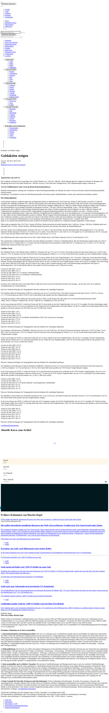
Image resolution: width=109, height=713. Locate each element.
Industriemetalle (11, 69)
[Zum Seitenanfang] (2, 711)
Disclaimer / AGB (11, 704)
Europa (11, 132)
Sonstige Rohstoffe (12, 107)
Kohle (11, 105)
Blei (10, 77)
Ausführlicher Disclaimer (26, 689)
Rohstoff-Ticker (10, 52)
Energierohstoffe (11, 99)
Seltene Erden (14, 97)
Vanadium (12, 95)
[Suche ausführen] (24, 32)
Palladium (12, 67)
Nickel (11, 87)
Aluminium (9, 17)
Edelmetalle (9, 59)
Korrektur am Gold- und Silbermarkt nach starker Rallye (26, 548)
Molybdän (12, 113)
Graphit (11, 93)
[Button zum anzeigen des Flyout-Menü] (2, 2)
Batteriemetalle (10, 83)
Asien (11, 135)
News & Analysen (11, 42)
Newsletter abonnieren (8, 4)
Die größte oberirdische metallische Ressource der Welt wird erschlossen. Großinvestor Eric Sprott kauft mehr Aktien (51, 525)
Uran (11, 103)
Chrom (11, 118)
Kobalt (11, 89)
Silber (11, 64)
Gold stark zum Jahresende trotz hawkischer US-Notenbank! (27, 586)
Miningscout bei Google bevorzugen (13, 165)
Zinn (11, 81)
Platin (11, 65)
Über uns (8, 700)
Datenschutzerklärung (12, 707)
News (7, 21)
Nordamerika (13, 128)
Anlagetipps (9, 54)
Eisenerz (8, 15)
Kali (10, 111)
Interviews (8, 26)
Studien (7, 48)
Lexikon (8, 56)
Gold (7, 11)
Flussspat (12, 120)
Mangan (12, 91)
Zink (11, 79)
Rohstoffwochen (10, 23)
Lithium (7, 13)
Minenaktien (9, 25)
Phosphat (12, 109)
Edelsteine (12, 122)
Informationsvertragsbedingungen (16, 706)
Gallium (12, 115)
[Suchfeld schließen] (22, 32)
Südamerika (13, 130)
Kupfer (7, 9)
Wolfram (12, 117)
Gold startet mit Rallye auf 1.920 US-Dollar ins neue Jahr (26, 567)
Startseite (8, 40)
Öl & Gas (12, 101)
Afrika (11, 134)
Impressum (8, 702)
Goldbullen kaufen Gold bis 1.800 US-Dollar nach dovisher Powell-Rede (32, 604)
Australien (12, 137)
